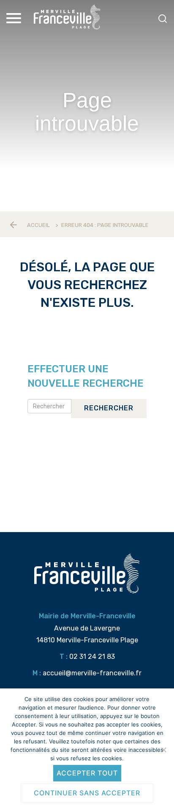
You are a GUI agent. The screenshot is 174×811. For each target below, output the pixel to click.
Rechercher (108, 408)
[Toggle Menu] (14, 18)
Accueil (38, 225)
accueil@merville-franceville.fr (92, 673)
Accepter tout (87, 773)
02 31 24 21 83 (92, 657)
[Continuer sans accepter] (163, 749)
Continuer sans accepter (87, 793)
